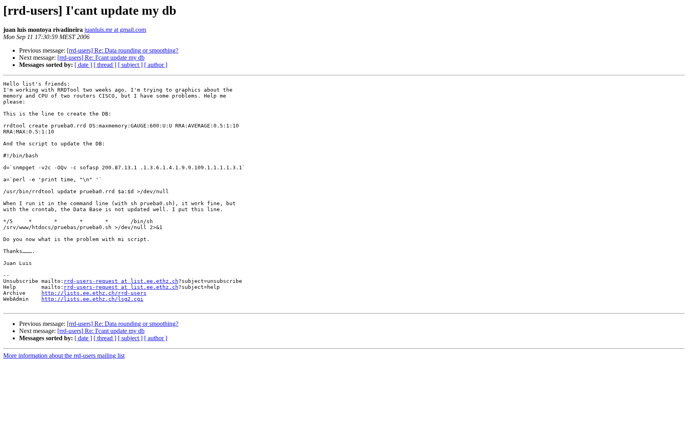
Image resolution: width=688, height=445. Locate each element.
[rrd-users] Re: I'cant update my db (101, 57)
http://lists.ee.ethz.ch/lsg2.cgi (92, 299)
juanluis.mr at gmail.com (115, 29)
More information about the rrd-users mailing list (64, 355)
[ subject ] (130, 64)
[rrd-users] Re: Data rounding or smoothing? (122, 50)
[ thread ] (105, 64)
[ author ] (155, 64)
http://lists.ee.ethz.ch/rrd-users (94, 293)
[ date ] (83, 64)
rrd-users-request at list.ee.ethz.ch (121, 281)
